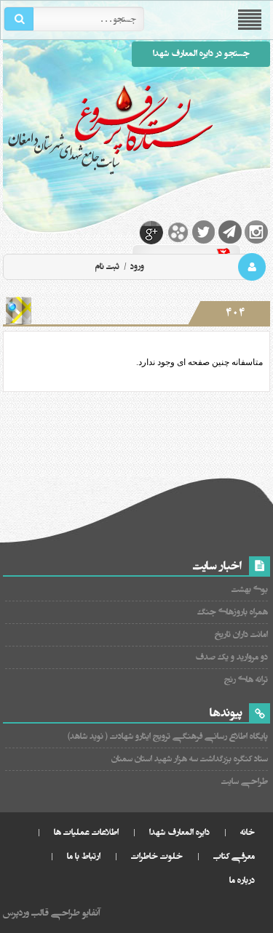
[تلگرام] (230, 232)
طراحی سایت (244, 781)
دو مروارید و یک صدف (231, 657)
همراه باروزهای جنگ (232, 612)
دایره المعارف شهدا (179, 832)
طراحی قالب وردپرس (41, 912)
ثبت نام (107, 266)
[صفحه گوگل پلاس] (151, 232)
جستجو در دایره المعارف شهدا (201, 53)
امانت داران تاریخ (241, 634)
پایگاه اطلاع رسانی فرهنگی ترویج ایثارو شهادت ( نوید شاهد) (168, 736)
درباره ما (242, 880)
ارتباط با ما (83, 856)
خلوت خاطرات (157, 856)
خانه (247, 832)
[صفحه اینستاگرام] (256, 232)
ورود (136, 266)
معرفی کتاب (234, 856)
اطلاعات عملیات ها (86, 832)
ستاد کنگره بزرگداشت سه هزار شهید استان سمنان (189, 758)
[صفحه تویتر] (203, 232)
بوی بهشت (250, 589)
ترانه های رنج (246, 679)
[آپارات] (177, 232)
